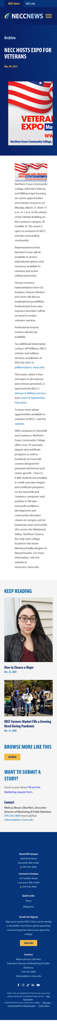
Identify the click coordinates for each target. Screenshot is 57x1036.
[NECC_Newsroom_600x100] (23, 16)
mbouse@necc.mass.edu (18, 819)
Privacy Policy (44, 1006)
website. (20, 424)
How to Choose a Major (19, 667)
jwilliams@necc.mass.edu (29, 367)
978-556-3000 (29, 866)
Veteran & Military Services (30, 393)
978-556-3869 (12, 815)
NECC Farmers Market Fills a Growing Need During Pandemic (27, 723)
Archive (12, 757)
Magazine (28, 906)
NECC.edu (30, 3)
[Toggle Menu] (48, 16)
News (29, 900)
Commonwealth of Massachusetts (21, 1006)
